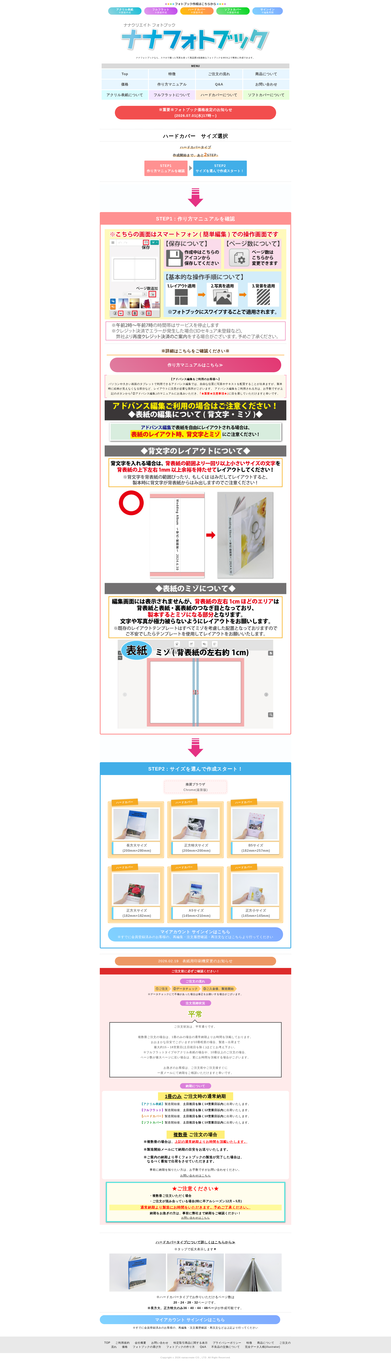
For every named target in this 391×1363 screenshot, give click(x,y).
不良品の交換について (225, 1346)
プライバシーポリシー (227, 1342)
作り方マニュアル (172, 84)
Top (125, 74)
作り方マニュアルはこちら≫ (195, 365)
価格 (125, 84)
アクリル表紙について (125, 95)
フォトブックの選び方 (147, 1346)
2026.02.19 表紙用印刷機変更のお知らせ (195, 961)
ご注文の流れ (219, 74)
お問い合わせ (266, 84)
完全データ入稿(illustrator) (262, 1346)
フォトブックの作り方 (180, 1346)
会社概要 (140, 1342)
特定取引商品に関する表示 (191, 1342)
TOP (107, 1342)
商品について (266, 74)
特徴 (172, 74)
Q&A (219, 84)
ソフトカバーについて (266, 95)
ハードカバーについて (219, 95)
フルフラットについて (172, 95)
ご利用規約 (122, 1342)
